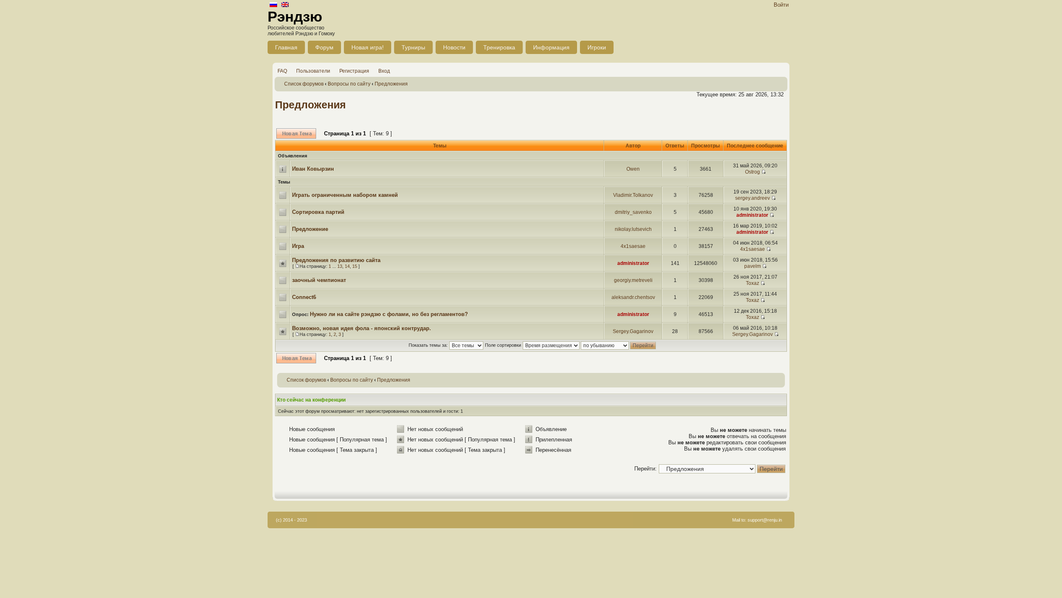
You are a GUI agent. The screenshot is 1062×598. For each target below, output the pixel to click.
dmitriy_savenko (633, 212)
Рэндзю (295, 16)
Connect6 (304, 297)
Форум (324, 47)
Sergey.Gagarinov (633, 331)
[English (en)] (285, 5)
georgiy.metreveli (633, 280)
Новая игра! (367, 47)
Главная (286, 47)
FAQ (282, 71)
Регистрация (354, 71)
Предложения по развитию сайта (336, 260)
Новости (454, 47)
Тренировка (499, 47)
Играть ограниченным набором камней (345, 195)
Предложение (310, 229)
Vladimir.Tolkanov (633, 195)
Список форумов (304, 84)
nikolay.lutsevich (633, 229)
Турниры (413, 47)
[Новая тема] (296, 133)
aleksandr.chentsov (633, 297)
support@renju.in (765, 519)
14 (347, 266)
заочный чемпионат (319, 280)
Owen (633, 169)
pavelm (752, 266)
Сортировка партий (318, 212)
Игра (298, 246)
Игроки (596, 47)
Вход (384, 71)
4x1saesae (633, 246)
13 (339, 266)
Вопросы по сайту (349, 84)
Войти (781, 5)
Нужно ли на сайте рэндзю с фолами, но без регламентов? (389, 314)
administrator (752, 215)
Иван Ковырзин (313, 169)
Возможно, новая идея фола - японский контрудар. (361, 328)
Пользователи (313, 71)
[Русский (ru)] (273, 5)
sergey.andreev (752, 198)
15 (354, 266)
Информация (551, 47)
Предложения (391, 84)
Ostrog (752, 172)
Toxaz (752, 283)
